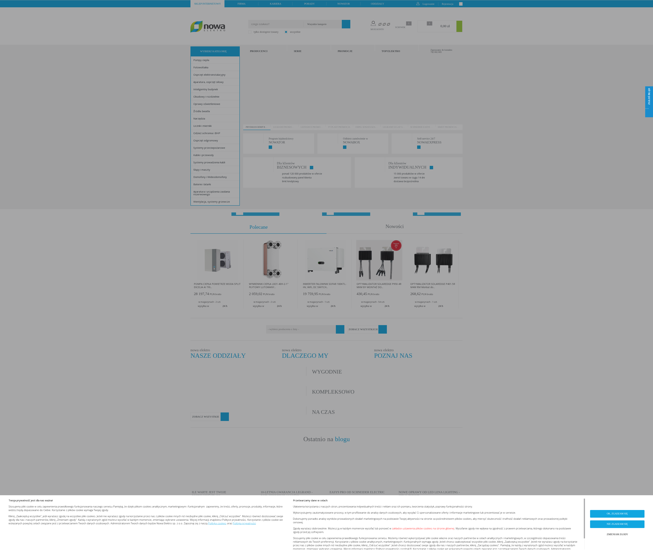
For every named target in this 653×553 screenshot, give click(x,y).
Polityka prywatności (244, 523)
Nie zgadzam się (617, 524)
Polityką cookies (217, 523)
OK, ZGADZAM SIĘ (617, 513)
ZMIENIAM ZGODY (617, 534)
